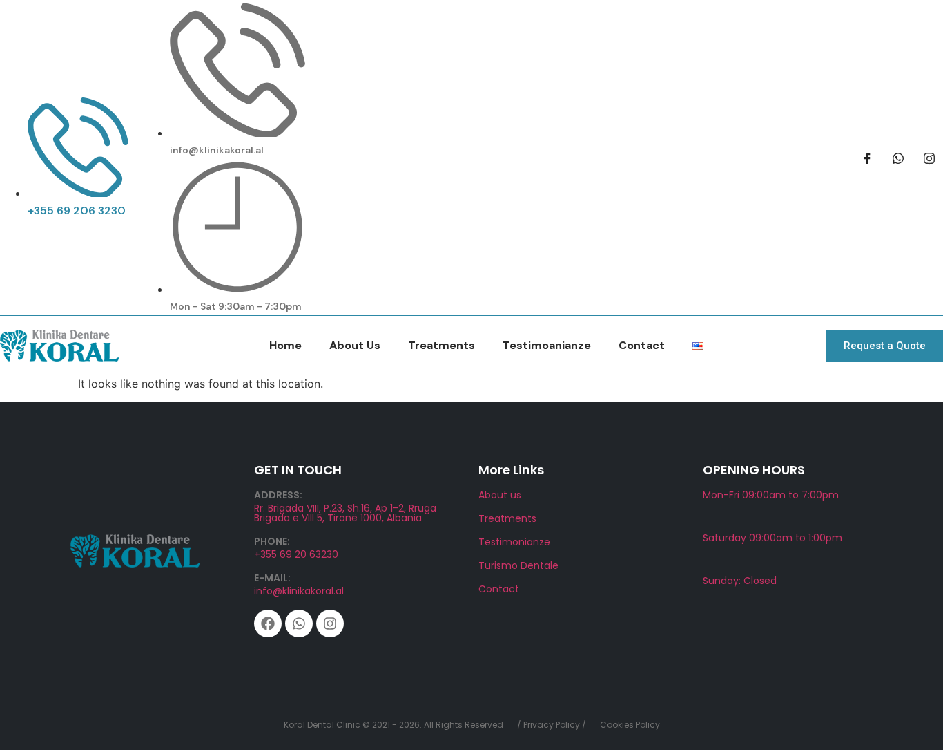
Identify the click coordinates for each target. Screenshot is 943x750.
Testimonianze (514, 542)
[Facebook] (867, 157)
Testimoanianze (547, 345)
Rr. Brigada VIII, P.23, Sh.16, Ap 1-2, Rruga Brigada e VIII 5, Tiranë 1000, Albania (345, 513)
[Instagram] (330, 623)
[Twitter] (898, 157)
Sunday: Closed (740, 581)
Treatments (441, 345)
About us (499, 495)
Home (285, 345)
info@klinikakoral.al (299, 591)
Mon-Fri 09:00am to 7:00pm (771, 495)
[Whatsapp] (299, 623)
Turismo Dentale (518, 565)
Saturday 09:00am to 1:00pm (772, 538)
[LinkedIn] (929, 157)
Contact (642, 345)
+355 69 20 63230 (296, 554)
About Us (354, 345)
